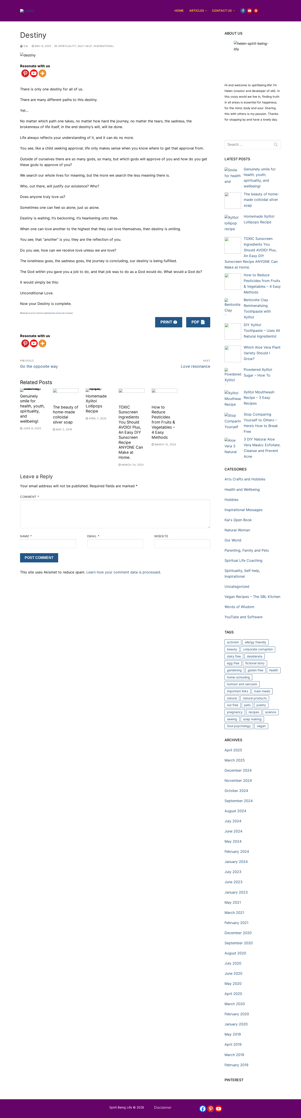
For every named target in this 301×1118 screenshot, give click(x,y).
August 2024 (235, 811)
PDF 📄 (198, 322)
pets (247, 705)
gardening (234, 670)
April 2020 (233, 993)
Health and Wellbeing (242, 489)
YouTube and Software (243, 617)
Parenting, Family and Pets (247, 550)
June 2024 (233, 831)
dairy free (234, 656)
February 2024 (237, 851)
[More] (42, 73)
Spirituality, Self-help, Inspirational (86, 46)
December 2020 (238, 933)
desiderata (254, 656)
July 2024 (233, 821)
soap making (252, 719)
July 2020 (233, 963)
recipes (254, 712)
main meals (262, 691)
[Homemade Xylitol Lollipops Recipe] (98, 390)
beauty (232, 649)
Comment (29, 496)
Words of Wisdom (239, 607)
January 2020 (236, 1024)
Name (26, 536)
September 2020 (239, 943)
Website (161, 536)
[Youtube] (34, 73)
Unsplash (69, 313)
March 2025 (235, 760)
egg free (233, 663)
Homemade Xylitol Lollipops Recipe (96, 404)
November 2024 (238, 780)
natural (232, 698)
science (270, 712)
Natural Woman (237, 530)
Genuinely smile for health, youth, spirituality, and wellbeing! (32, 409)
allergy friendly (255, 642)
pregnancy (235, 712)
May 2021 (233, 902)
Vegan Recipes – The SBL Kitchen (252, 596)
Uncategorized (237, 586)
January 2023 (236, 892)
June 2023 (233, 882)
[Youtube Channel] (218, 1108)
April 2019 (233, 1044)
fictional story (255, 663)
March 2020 (235, 1004)
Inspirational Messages (243, 510)
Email (93, 536)
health (273, 670)
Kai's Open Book (238, 520)
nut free (232, 705)
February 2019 (236, 1065)
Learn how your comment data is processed (123, 572)
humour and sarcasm (242, 684)
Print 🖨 (168, 322)
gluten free (255, 670)
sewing (232, 719)
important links (237, 691)
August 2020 (235, 953)
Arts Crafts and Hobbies (245, 479)
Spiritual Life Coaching (243, 560)
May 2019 (233, 1034)
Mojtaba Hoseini (55, 313)
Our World (233, 540)
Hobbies (231, 499)
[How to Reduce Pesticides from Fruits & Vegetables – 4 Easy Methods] (164, 395)
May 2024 (233, 841)
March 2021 (234, 912)
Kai (25, 46)
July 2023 (233, 872)
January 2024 (236, 861)
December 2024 (238, 770)
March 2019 (234, 1055)
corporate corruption (258, 649)
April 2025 (233, 750)
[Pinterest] (25, 73)
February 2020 (237, 1014)
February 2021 (236, 922)
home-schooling (238, 677)
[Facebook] (202, 1108)
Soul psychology (239, 726)
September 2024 (239, 801)
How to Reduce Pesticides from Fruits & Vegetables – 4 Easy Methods (163, 422)
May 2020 (233, 983)
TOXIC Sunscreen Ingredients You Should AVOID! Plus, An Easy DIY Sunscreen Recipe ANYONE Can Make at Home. (131, 432)
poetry (261, 705)
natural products (255, 698)
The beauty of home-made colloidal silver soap (65, 415)
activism (233, 642)
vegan (261, 726)
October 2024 (236, 790)
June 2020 (233, 973)
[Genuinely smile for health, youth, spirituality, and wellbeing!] (33, 390)
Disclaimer (162, 1107)
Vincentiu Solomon (36, 313)
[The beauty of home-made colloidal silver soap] (66, 395)
